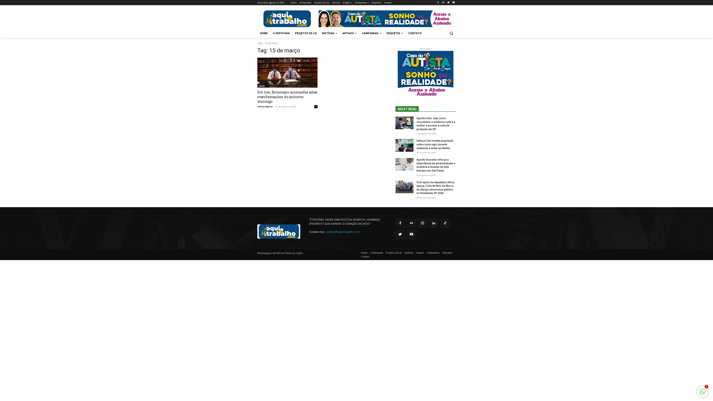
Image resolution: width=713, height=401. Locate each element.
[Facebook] (438, 3)
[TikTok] (445, 223)
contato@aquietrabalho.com (342, 232)
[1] (703, 393)
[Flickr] (411, 223)
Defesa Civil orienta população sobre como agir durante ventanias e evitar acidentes (435, 144)
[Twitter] (448, 3)
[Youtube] (453, 3)
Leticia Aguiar (265, 106)
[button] (451, 33)
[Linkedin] (433, 223)
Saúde (261, 86)
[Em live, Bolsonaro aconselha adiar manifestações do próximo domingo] (287, 73)
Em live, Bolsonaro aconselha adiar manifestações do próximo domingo (287, 97)
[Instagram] (443, 3)
